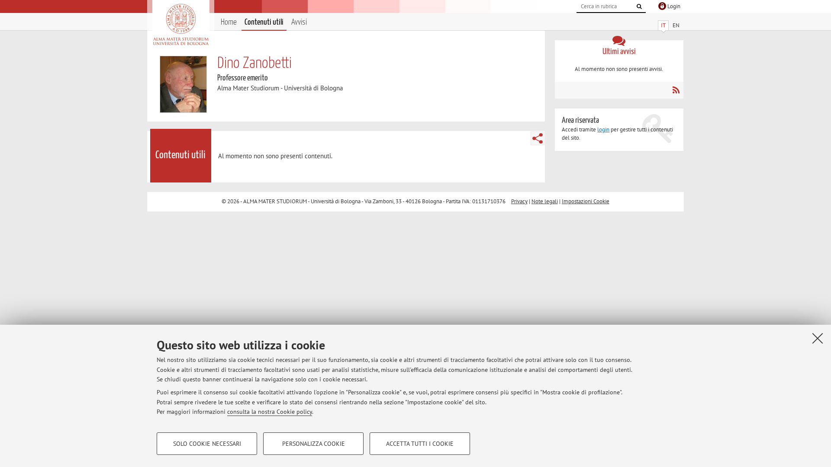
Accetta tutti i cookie (420, 444)
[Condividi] (537, 138)
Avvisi (299, 22)
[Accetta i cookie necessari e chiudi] (818, 338)
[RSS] (676, 90)
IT (663, 25)
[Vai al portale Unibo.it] (180, 24)
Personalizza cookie (313, 444)
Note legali (544, 201)
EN (676, 25)
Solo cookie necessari (207, 444)
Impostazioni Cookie (585, 201)
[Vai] (639, 6)
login (603, 129)
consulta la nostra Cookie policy (269, 412)
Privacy (519, 201)
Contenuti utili (264, 22)
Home (229, 22)
